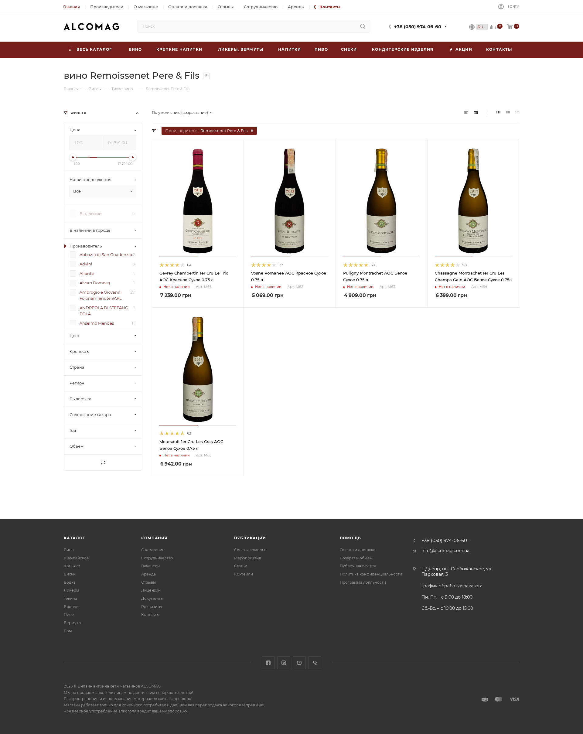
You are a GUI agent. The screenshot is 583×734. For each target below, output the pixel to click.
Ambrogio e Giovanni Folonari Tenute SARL (101, 295)
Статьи (240, 566)
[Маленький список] (466, 112)
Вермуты (72, 622)
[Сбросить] (103, 463)
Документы (152, 598)
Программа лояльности (363, 582)
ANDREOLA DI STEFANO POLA (104, 311)
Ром (68, 631)
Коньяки (72, 566)
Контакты (150, 614)
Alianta (87, 273)
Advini (86, 264)
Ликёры (71, 590)
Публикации (250, 538)
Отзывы (148, 582)
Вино (69, 550)
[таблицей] (517, 112)
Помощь (350, 538)
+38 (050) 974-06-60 (417, 26)
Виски (70, 574)
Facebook (268, 662)
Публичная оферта (358, 566)
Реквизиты (151, 606)
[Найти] (362, 26)
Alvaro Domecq (95, 283)
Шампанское (76, 558)
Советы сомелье (250, 550)
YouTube (299, 662)
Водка (70, 582)
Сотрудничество (157, 558)
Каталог (74, 538)
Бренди (71, 606)
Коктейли (243, 574)
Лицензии (151, 590)
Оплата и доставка (357, 550)
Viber (314, 662)
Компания (154, 538)
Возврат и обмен (356, 558)
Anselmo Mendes (97, 323)
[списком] (508, 112)
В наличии (91, 213)
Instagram (283, 662)
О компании (153, 550)
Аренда (148, 574)
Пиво (69, 614)
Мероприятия (247, 558)
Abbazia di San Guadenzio (106, 254)
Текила (70, 598)
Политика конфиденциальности (371, 574)
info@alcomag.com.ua (445, 550)
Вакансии (150, 566)
